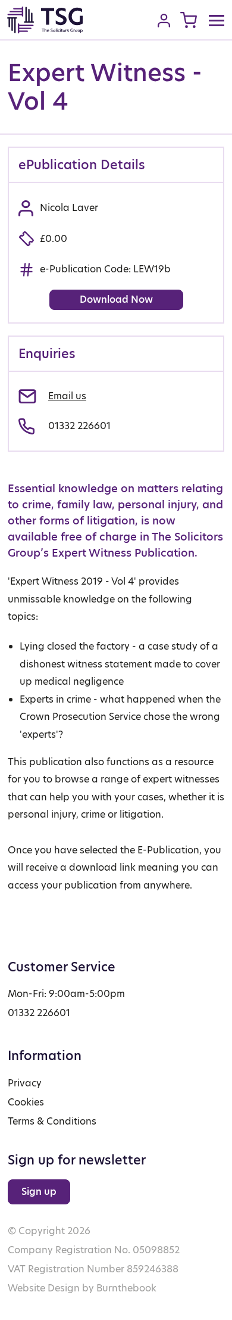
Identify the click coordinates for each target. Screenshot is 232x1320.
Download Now (116, 299)
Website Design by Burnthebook (82, 1288)
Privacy (25, 1083)
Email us (67, 396)
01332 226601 (79, 426)
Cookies (26, 1102)
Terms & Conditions (52, 1121)
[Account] (164, 20)
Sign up (39, 1191)
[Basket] (188, 20)
